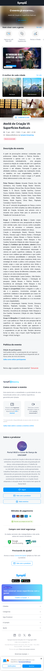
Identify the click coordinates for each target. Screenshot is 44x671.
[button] (6, 661)
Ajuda (5, 628)
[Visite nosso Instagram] (19, 635)
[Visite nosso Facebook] (29, 635)
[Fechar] (41, 658)
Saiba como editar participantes (14, 359)
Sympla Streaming (27, 135)
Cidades (5, 606)
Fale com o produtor (23, 496)
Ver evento (22, 20)
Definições (12, 666)
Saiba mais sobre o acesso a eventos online (18, 426)
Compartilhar (23, 117)
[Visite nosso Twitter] (24, 635)
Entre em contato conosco (27, 649)
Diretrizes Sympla (21, 654)
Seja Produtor (8, 617)
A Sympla (6, 622)
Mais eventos (23, 502)
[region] (22, 663)
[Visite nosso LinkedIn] (14, 635)
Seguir (23, 490)
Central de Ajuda (20, 555)
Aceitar (31, 666)
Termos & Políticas (24, 662)
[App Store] (16, 580)
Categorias (6, 612)
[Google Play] (25, 580)
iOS (16, 411)
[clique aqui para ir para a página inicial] (22, 3)
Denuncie (34, 368)
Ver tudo (39, 27)
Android (12, 413)
